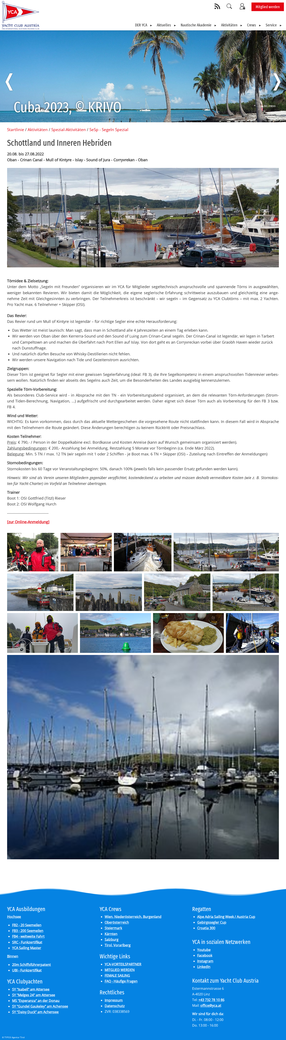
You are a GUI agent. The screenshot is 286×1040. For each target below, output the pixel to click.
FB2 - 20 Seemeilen (26, 925)
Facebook (204, 955)
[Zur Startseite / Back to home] (20, 28)
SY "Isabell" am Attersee (30, 989)
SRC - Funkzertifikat (27, 942)
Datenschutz (115, 1006)
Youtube (204, 949)
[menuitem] (144, 25)
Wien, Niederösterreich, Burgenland (133, 916)
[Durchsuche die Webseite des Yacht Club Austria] (229, 6)
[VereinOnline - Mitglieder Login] (243, 6)
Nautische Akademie (196, 25)
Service (271, 25)
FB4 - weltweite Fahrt (28, 936)
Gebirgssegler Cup (211, 922)
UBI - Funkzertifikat (27, 970)
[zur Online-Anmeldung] (28, 521)
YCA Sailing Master (26, 948)
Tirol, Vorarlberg (118, 945)
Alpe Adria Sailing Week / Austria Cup (226, 916)
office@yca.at (210, 1005)
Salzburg (112, 939)
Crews (251, 25)
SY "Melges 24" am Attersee (33, 995)
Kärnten (111, 934)
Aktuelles (164, 25)
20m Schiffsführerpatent (31, 964)
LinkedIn (203, 966)
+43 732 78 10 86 (211, 999)
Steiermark (113, 928)
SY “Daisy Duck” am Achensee (35, 1012)
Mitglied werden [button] (268, 6)
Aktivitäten (229, 25)
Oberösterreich (117, 922)
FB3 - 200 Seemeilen (27, 930)
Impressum (114, 1000)
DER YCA (141, 25)
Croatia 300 (206, 928)
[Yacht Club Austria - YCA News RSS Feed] (218, 6)
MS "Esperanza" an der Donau (35, 1000)
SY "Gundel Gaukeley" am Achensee (40, 1006)
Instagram (205, 961)
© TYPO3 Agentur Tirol (13, 1037)
